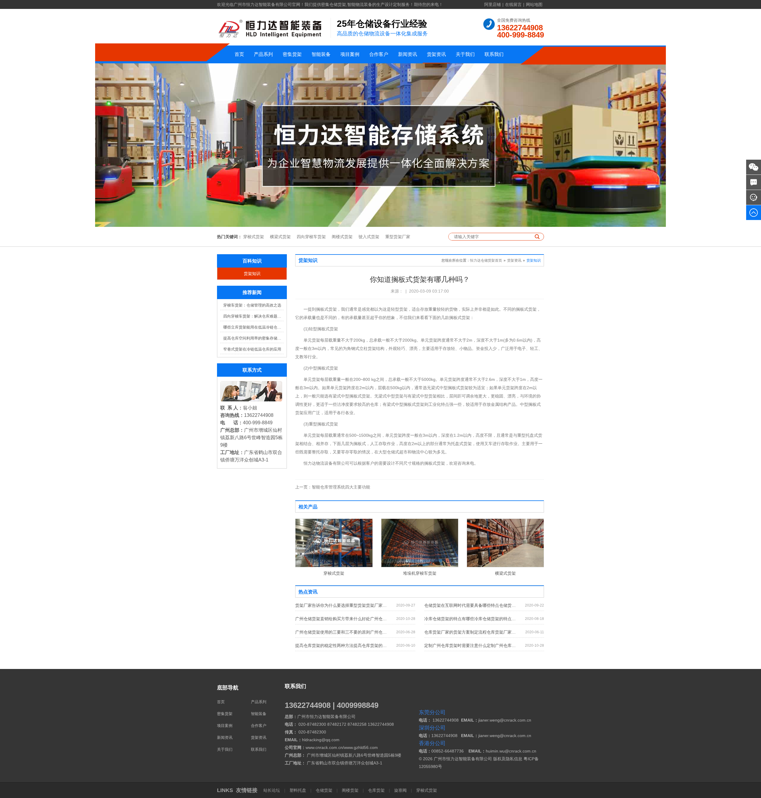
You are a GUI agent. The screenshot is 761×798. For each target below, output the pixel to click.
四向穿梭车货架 (311, 236)
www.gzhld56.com (361, 747)
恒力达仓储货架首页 (486, 260)
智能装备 (321, 54)
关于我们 (465, 54)
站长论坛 (272, 790)
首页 (239, 54)
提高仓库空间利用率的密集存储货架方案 (253, 338)
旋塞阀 (400, 790)
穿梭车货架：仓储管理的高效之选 (252, 305)
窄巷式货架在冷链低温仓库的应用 (252, 349)
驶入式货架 (369, 236)
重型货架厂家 (397, 236)
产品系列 (263, 54)
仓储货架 (324, 790)
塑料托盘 (297, 790)
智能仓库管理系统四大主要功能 (332, 487)
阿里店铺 (492, 4)
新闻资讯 (407, 54)
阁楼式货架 (342, 236)
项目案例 (349, 54)
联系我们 (494, 54)
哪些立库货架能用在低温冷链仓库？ (253, 327)
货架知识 (252, 273)
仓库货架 (376, 790)
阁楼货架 (350, 790)
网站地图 (534, 4)
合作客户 (378, 54)
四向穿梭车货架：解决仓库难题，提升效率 (253, 316)
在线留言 (513, 4)
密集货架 (292, 54)
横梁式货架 (280, 236)
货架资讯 (436, 54)
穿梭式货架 (253, 236)
